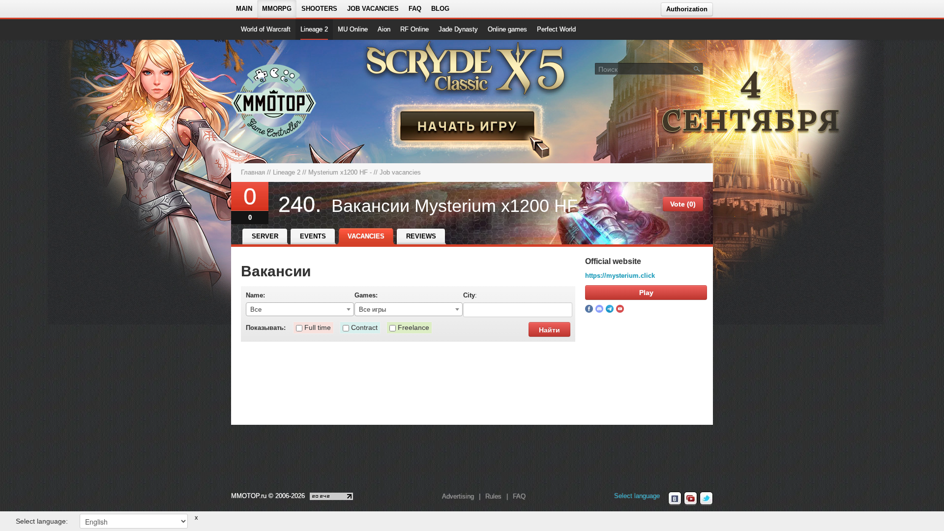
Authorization (687, 9)
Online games (507, 29)
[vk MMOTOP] (674, 498)
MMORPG (277, 8)
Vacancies (366, 236)
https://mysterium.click (620, 275)
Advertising (458, 496)
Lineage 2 (314, 29)
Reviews (421, 236)
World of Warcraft (266, 29)
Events (313, 236)
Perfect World (556, 29)
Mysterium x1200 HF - (340, 172)
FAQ (415, 8)
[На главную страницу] (274, 101)
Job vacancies (373, 8)
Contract (364, 327)
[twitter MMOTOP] (706, 498)
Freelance (413, 327)
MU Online (353, 29)
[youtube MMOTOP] (690, 498)
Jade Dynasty (458, 29)
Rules (493, 496)
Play (646, 292)
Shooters (319, 8)
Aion (384, 29)
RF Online (414, 29)
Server (265, 236)
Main (244, 8)
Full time (317, 327)
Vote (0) (683, 204)
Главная (253, 172)
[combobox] (300, 309)
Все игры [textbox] (372, 309)
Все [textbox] (256, 309)
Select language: (42, 521)
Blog (440, 8)
